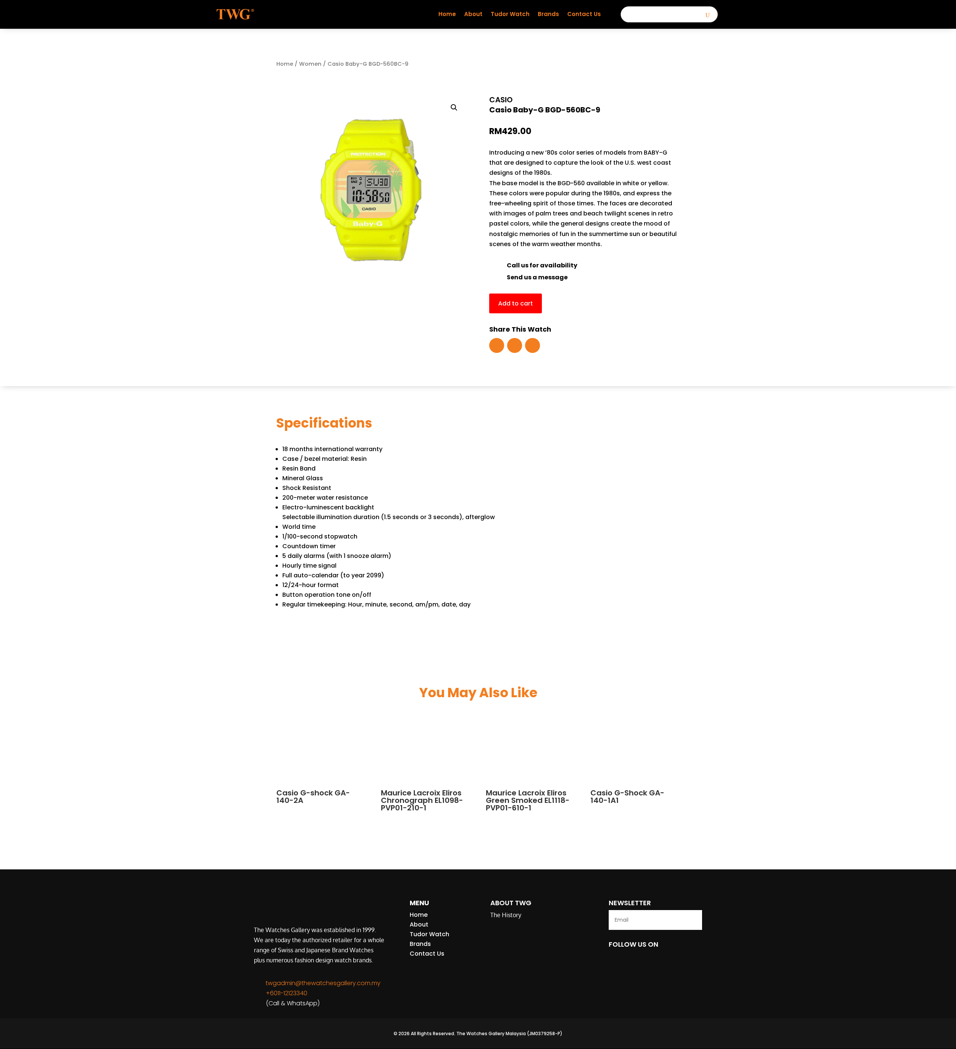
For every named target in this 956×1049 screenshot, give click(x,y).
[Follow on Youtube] (514, 345)
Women (310, 64)
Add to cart (515, 303)
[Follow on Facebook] (496, 345)
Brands (548, 14)
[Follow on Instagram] (532, 345)
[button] (454, 107)
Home (447, 14)
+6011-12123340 (286, 993)
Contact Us (584, 14)
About (473, 14)
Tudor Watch (510, 14)
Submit (679, 920)
